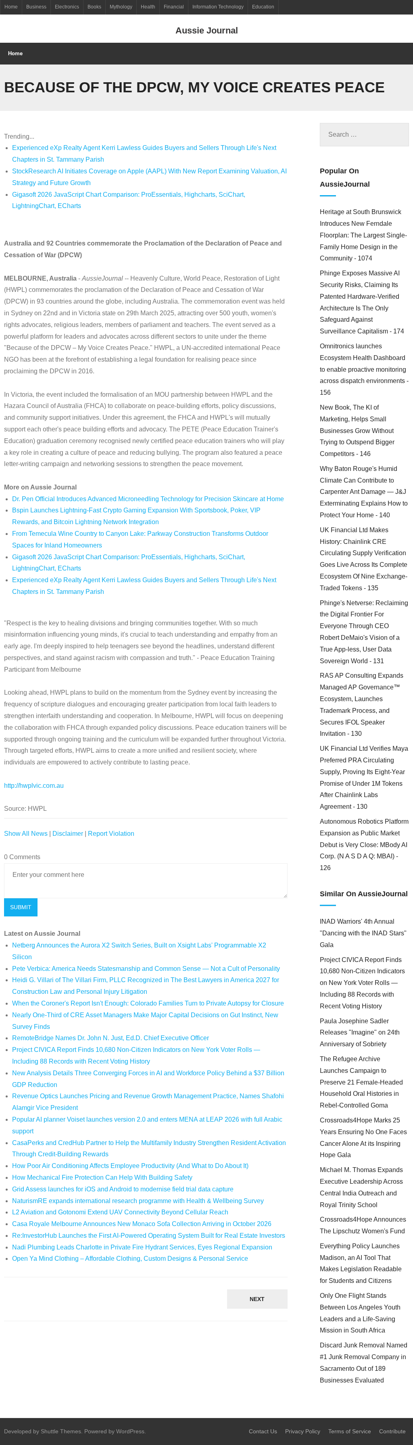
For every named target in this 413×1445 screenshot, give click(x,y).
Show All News (26, 833)
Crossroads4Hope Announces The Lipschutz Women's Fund (363, 1225)
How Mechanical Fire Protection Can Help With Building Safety (102, 1177)
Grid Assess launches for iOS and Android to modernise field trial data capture (123, 1189)
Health (148, 7)
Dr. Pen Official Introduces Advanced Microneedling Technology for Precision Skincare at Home (148, 499)
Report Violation (111, 833)
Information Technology (218, 7)
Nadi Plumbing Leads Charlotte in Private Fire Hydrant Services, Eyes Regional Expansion (142, 1247)
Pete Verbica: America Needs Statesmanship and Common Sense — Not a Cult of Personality (146, 968)
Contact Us (263, 1431)
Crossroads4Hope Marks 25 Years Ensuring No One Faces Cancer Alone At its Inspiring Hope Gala (363, 1137)
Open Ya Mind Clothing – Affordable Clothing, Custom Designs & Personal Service (130, 1258)
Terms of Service (349, 1431)
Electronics (67, 7)
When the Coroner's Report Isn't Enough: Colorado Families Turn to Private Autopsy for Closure (148, 1003)
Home (11, 7)
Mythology (121, 7)
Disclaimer (67, 833)
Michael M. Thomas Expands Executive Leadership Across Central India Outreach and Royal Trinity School (361, 1187)
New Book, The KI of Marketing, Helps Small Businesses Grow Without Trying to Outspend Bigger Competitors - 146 (357, 430)
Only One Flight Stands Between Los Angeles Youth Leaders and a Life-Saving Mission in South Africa (360, 1313)
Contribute (392, 1431)
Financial (174, 7)
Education (263, 7)
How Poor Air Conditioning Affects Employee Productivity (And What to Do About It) (130, 1165)
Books (94, 7)
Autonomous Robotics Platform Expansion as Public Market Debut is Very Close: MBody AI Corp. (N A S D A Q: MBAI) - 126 (364, 844)
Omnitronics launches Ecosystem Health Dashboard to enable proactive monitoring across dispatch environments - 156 (364, 369)
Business (36, 7)
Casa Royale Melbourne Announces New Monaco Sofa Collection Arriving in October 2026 (141, 1223)
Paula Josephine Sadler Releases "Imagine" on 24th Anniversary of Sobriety (360, 1033)
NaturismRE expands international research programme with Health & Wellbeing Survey (138, 1200)
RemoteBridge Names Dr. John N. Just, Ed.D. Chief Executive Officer (110, 1038)
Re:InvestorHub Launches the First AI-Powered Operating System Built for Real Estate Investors (148, 1235)
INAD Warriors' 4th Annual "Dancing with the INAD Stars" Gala (363, 933)
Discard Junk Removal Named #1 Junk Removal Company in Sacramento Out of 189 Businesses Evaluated (363, 1362)
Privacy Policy (302, 1431)
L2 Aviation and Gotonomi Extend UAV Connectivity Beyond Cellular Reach (120, 1212)
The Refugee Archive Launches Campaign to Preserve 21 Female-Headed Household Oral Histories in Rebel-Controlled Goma (361, 1082)
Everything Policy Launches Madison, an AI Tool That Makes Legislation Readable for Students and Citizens (361, 1263)
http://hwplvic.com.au (34, 785)
